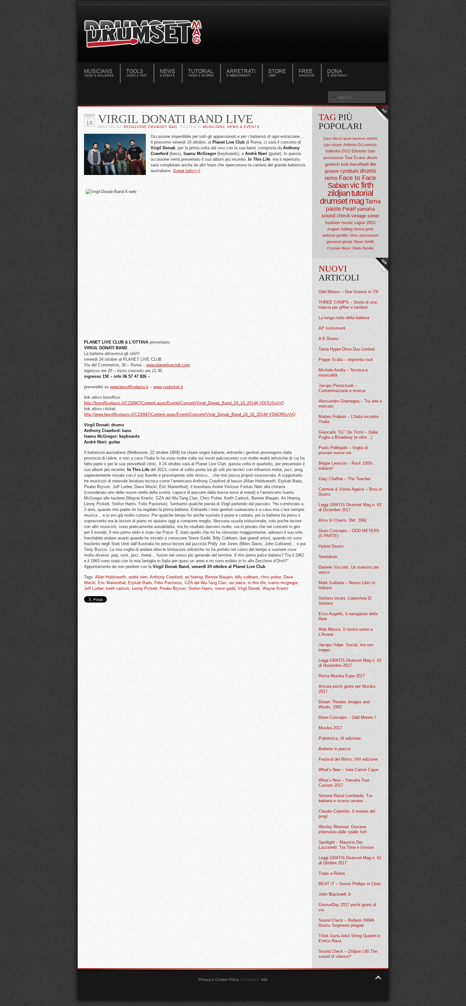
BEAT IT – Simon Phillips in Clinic (350, 883)
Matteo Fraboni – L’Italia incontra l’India (349, 419)
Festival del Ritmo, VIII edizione (348, 759)
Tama (373, 201)
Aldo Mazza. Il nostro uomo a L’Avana (346, 632)
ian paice (237, 582)
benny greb (363, 229)
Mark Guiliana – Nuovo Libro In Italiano (347, 585)
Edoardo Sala (363, 151)
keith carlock (117, 588)
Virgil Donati (249, 588)
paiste (333, 209)
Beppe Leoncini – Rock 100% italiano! (346, 466)
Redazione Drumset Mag (151, 127)
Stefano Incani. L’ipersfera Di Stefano (345, 601)
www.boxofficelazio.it (129, 386)
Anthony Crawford (166, 577)
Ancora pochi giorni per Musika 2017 (347, 689)
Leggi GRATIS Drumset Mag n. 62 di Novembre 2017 (350, 663)
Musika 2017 (330, 727)
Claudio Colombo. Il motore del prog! (347, 814)
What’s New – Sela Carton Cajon (349, 769)
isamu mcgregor (282, 582)
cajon (359, 222)
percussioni (333, 158)
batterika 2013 (338, 151)
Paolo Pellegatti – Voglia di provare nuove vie (343, 450)
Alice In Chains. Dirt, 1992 (343, 520)
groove (332, 171)
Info (264, 979)
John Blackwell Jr (335, 894)
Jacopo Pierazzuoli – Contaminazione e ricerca (342, 388)
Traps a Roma (332, 873)
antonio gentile (335, 235)
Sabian (338, 185)
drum (372, 157)
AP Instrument (332, 328)
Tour (349, 157)
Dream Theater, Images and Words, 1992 (344, 704)
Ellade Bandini (363, 248)
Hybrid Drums (331, 546)
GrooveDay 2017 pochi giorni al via (347, 907)
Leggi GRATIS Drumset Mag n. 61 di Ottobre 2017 (350, 860)
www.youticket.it (168, 386)
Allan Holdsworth (110, 577)
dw (373, 164)
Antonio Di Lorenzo (360, 145)
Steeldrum (328, 556)
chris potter (271, 577)
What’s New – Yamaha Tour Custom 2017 (344, 783)
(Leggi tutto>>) (186, 170)
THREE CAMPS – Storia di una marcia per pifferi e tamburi (348, 305)
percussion (369, 235)
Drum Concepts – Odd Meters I (347, 717)
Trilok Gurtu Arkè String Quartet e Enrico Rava (349, 938)
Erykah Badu (140, 582)
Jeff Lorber (93, 588)
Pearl (349, 209)
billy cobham (246, 577)
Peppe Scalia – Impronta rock (346, 359)
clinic (353, 235)
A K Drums (329, 338)
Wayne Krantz (275, 588)
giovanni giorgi (339, 242)
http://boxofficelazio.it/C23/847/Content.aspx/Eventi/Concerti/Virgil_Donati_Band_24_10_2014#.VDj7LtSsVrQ (184, 403)
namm (371, 138)
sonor (373, 215)
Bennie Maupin (218, 577)
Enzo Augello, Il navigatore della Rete (348, 616)
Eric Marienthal (112, 582)
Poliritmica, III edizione (340, 738)
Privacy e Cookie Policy (218, 979)
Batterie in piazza (335, 748)
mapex (333, 229)
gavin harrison (354, 138)
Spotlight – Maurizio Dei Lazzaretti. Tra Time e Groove (346, 845)
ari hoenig (194, 577)
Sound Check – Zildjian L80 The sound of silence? (348, 954)
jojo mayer (333, 145)
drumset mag (342, 201)
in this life (257, 582)
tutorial (362, 193)
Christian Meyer (339, 248)
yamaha (366, 209)
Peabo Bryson (173, 588)
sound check (335, 215)
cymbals (349, 171)
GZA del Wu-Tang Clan (205, 582)
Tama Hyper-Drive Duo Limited (347, 349)
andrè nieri (137, 577)
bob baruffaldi (355, 164)
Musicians (214, 127)
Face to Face (357, 177)
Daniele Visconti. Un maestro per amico (349, 570)
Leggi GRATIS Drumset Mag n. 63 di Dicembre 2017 (350, 507)
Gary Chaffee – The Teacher (345, 478)
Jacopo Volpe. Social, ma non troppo (346, 647)
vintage (358, 215)
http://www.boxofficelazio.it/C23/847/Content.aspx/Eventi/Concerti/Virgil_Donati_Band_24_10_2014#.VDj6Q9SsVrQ (189, 414)
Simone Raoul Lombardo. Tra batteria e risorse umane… (345, 798)
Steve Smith (363, 242)
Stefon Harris (200, 588)
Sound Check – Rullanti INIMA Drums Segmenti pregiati (346, 923)
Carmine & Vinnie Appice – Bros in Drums (350, 492)
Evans (360, 157)
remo (331, 178)
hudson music (339, 222)
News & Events (243, 127)
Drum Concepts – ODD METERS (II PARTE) (349, 533)
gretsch (332, 164)
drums (368, 171)
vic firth (361, 185)
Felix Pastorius (168, 582)
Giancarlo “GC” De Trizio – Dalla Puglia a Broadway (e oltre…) (348, 435)
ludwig (347, 229)
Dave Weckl (332, 138)
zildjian (338, 193)
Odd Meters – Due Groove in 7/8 (348, 291)
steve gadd (225, 588)
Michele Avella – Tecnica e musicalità (343, 372)
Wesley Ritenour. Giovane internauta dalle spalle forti (343, 829)
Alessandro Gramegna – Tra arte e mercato (350, 404)
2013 (370, 222)
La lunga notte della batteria (344, 317)
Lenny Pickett (144, 588)
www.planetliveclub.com (168, 365)
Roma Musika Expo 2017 (342, 676)
